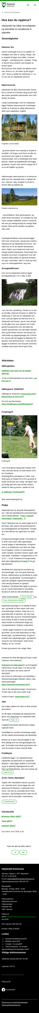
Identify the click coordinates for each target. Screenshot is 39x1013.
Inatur (24, 561)
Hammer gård (8, 826)
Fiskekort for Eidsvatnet (12, 665)
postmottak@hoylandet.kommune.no (20, 879)
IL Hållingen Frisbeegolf (12, 492)
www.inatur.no (21, 697)
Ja (15, 852)
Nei (23, 852)
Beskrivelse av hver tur (12, 397)
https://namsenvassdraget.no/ (15, 685)
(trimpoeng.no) (27, 394)
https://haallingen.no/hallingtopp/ (16, 404)
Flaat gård (6, 821)
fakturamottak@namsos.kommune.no (21, 917)
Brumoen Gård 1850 (10, 816)
